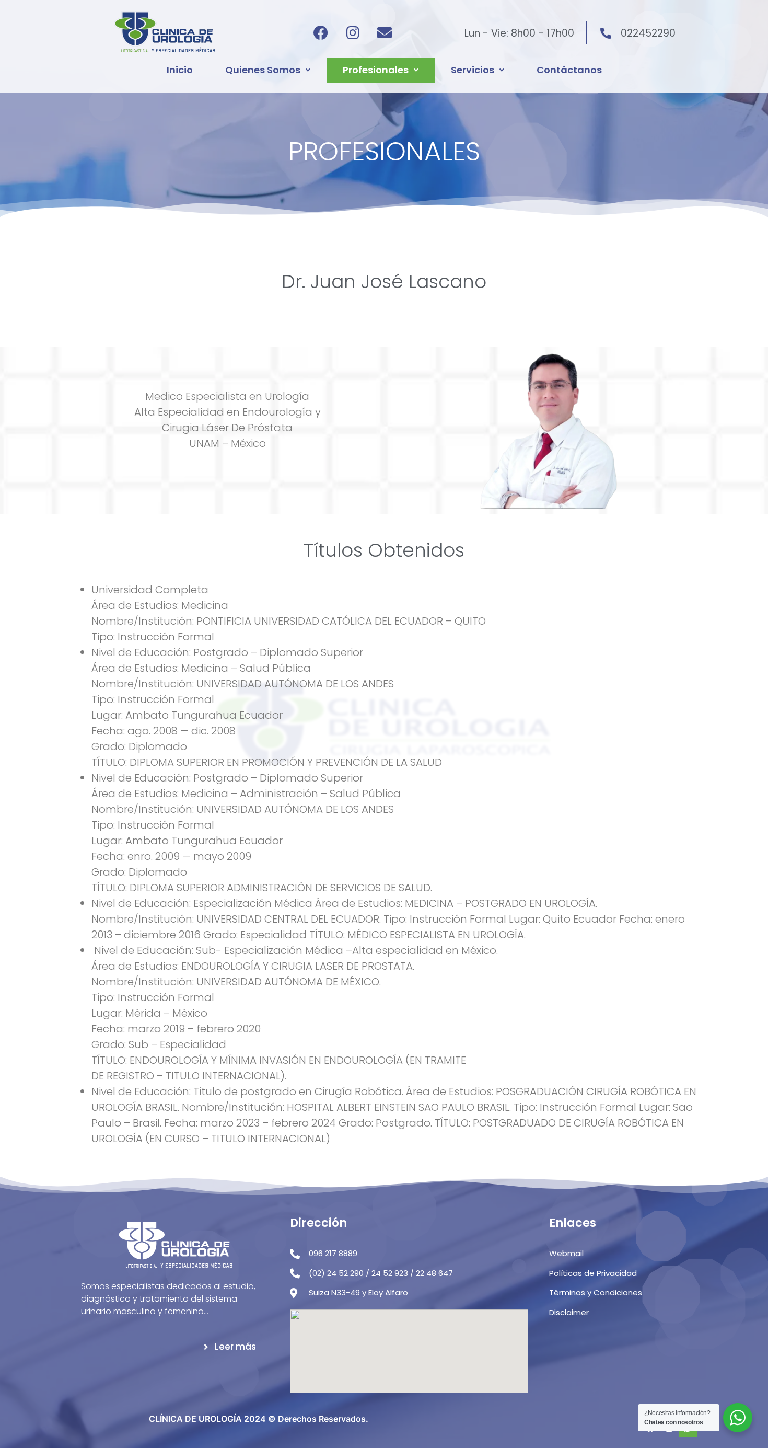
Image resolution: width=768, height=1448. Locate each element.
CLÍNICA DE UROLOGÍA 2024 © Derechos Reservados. (258, 1418)
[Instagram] (352, 33)
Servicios (472, 69)
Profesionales (376, 69)
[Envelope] (384, 33)
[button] (268, 70)
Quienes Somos (262, 69)
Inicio (180, 69)
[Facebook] (320, 33)
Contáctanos (569, 69)
